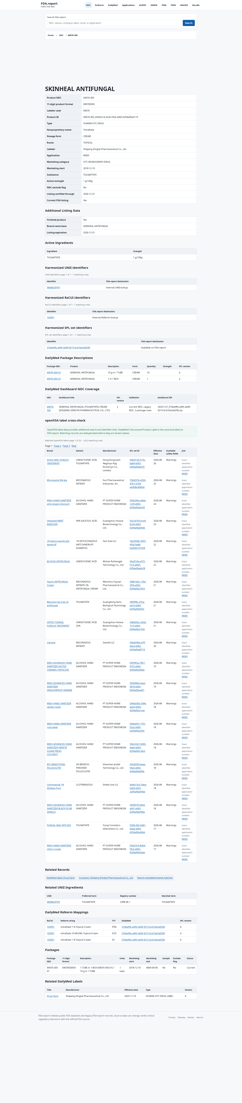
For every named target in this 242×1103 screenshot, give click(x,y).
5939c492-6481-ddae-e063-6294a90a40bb (138, 829)
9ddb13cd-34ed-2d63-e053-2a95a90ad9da (138, 788)
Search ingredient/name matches (155, 877)
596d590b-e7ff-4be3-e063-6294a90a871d (138, 646)
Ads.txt (199, 1017)
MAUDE (184, 5)
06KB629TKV (53, 287)
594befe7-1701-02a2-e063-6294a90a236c (138, 727)
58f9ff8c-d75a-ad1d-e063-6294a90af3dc (137, 605)
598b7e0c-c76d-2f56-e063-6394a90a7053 (138, 585)
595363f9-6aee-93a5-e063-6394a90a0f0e (138, 768)
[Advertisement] (121, 62)
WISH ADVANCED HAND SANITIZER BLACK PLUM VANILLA (59, 808)
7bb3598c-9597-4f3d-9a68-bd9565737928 (138, 545)
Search (189, 22)
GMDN (154, 5)
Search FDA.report (56, 17)
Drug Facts (52, 996)
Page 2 (57, 445)
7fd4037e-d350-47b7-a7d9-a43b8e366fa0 (138, 484)
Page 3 (66, 445)
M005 (185, 473)
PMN (173, 5)
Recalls (195, 5)
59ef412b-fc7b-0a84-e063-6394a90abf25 (138, 463)
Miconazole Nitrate (57, 480)
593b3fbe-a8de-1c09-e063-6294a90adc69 (138, 504)
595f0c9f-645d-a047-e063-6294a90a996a (137, 808)
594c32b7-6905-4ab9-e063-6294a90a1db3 (138, 748)
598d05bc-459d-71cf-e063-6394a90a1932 (138, 626)
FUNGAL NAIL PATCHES (59, 825)
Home (51, 35)
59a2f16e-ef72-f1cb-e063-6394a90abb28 (137, 565)
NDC (88, 5)
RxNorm (99, 5)
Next (74, 445)
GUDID (142, 5)
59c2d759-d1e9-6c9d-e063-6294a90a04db (138, 524)
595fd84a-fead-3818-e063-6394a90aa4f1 (138, 687)
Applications (128, 5)
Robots (191, 1017)
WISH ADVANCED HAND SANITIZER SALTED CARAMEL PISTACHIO (59, 666)
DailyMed (113, 5)
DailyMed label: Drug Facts (61, 877)
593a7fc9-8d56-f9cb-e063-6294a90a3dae (138, 849)
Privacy (172, 1017)
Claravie (51, 642)
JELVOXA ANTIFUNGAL (58, 561)
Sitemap (181, 1017)
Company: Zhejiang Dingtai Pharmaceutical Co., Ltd (106, 877)
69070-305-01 (54, 372)
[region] (121, 254)
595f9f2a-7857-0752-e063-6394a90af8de (137, 666)
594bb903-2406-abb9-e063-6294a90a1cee (138, 707)
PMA (164, 5)
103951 (50, 317)
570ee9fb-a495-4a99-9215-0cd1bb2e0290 (68, 347)
